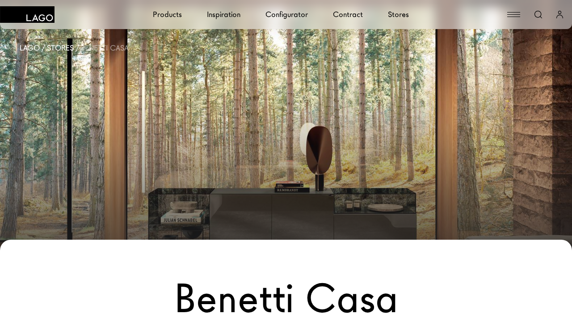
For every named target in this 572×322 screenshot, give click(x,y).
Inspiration (223, 14)
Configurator (286, 14)
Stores (398, 14)
